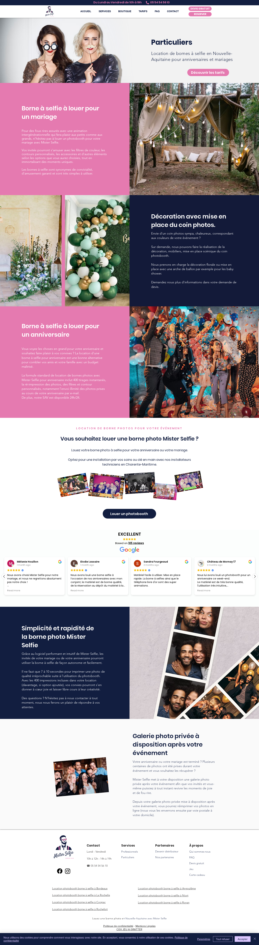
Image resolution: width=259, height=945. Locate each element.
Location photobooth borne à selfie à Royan (163, 902)
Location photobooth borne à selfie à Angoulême (167, 888)
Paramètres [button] (203, 939)
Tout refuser (223, 939)
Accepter (243, 939)
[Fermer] (255, 939)
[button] (105, 11)
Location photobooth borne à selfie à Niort (163, 895)
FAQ (192, 857)
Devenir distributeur (166, 851)
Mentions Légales (145, 925)
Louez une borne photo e (108, 918)
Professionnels (129, 851)
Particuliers (127, 857)
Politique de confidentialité (118, 925)
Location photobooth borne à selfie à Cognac (79, 902)
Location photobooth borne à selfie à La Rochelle (81, 895)
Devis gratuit (196, 863)
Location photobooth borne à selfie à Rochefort (80, 909)
